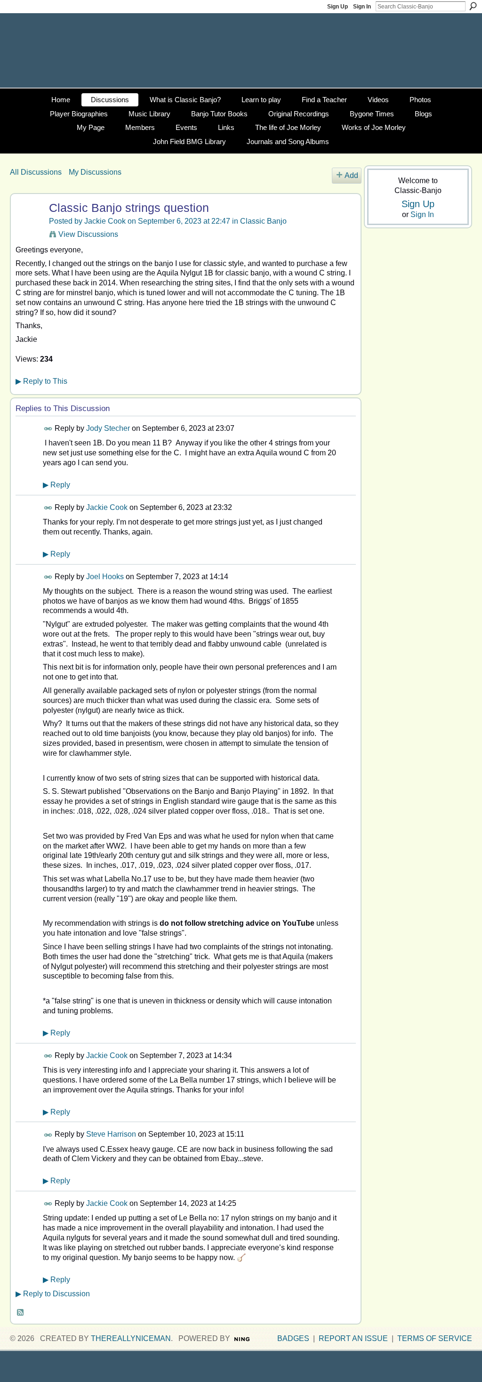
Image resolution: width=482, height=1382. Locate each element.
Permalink (48, 428)
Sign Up (337, 6)
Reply (56, 485)
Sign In (362, 6)
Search (473, 6)
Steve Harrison (111, 1134)
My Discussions (95, 172)
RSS (20, 1313)
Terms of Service (434, 1338)
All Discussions (36, 172)
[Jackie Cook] (28, 226)
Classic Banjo (263, 221)
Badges (293, 1338)
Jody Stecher (108, 428)
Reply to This (41, 381)
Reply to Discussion (53, 1294)
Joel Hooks (105, 577)
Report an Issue (353, 1338)
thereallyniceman (131, 1338)
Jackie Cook (105, 221)
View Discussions (88, 234)
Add (351, 175)
